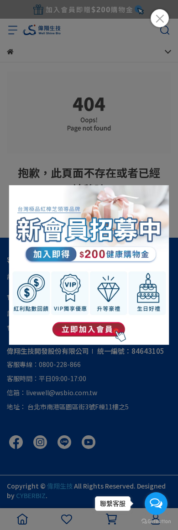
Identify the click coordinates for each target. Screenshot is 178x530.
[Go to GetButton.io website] (156, 521)
